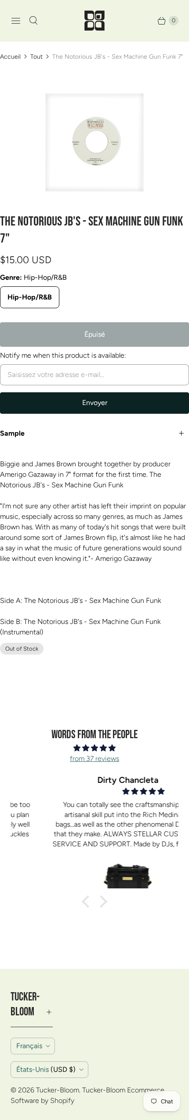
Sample (12, 433)
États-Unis (46, 1069)
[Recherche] (33, 20)
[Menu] (16, 20)
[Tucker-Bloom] (94, 20)
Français (29, 1046)
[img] (94, 748)
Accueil (10, 56)
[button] (88, 901)
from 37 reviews (94, 758)
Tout (36, 56)
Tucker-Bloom (57, 1090)
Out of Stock (21, 648)
